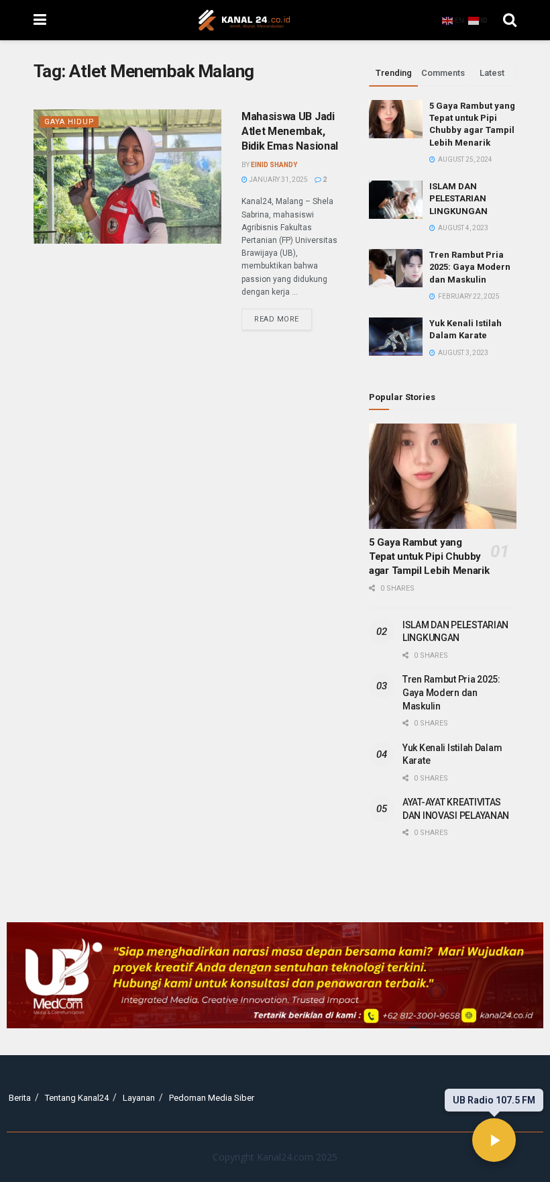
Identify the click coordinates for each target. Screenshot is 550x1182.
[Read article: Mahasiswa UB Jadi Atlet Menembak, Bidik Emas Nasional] (127, 176)
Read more (283, 316)
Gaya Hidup (69, 121)
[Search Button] (509, 20)
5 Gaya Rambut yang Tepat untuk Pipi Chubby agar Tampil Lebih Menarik (429, 556)
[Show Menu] (40, 20)
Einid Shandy (274, 164)
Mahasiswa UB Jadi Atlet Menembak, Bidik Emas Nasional (289, 131)
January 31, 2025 (278, 179)
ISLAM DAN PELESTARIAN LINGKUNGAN (458, 198)
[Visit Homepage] (244, 20)
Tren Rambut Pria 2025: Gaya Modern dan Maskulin (469, 267)
